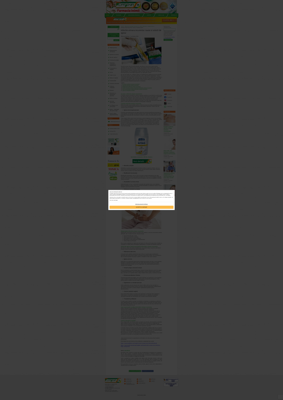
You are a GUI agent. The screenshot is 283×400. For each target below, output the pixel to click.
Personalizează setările (141, 204)
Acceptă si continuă (141, 207)
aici (117, 200)
